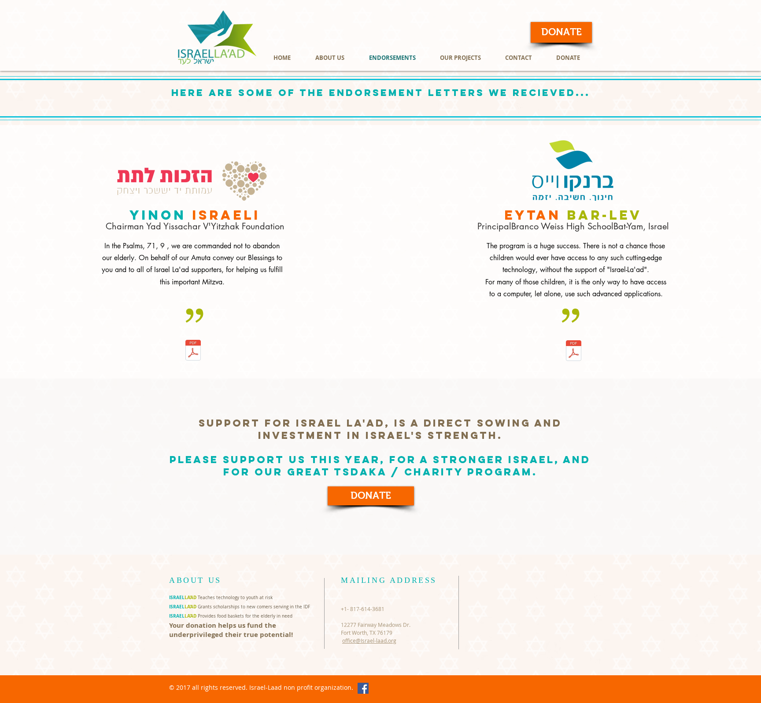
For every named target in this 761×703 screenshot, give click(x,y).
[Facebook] (363, 688)
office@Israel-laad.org (369, 640)
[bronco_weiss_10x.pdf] (574, 351)
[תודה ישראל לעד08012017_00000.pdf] (193, 351)
